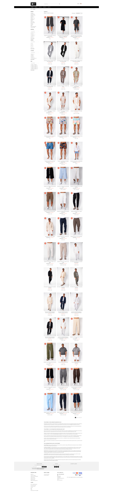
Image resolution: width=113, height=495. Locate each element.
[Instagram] (58, 467)
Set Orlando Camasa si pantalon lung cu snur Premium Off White (76, 61)
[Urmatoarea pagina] (81, 417)
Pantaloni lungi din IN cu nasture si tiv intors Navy (63, 237)
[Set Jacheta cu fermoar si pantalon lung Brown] (63, 75)
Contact (32, 487)
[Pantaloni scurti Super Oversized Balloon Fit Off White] (63, 201)
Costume (32, 24)
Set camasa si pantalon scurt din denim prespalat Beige (76, 86)
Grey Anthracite (33, 58)
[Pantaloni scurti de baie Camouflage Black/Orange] (63, 151)
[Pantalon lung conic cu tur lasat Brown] (76, 226)
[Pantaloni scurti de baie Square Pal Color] (76, 126)
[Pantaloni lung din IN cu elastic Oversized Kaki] (50, 352)
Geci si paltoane (33, 22)
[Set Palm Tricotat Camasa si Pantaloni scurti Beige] (50, 101)
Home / (32, 9)
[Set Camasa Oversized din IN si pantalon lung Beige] (63, 276)
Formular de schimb (33, 485)
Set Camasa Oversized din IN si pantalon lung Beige (63, 287)
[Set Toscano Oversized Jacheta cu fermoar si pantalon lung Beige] (50, 301)
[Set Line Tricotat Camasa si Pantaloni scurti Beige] (63, 101)
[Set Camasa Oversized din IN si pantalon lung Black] (50, 276)
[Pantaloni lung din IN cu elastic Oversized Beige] (76, 327)
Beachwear (32, 19)
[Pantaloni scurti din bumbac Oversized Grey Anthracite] (50, 25)
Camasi (32, 20)
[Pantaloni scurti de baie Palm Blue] (50, 151)
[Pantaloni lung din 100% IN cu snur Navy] (63, 402)
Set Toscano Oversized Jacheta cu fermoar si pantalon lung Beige (50, 312)
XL (31, 47)
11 (79, 417)
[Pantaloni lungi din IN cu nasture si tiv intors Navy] (63, 226)
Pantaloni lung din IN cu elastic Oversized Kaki (50, 362)
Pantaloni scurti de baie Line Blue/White (76, 161)
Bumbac (32, 32)
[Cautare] (59, 4)
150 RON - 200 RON (34, 66)
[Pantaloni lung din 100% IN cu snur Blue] (50, 402)
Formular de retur (33, 486)
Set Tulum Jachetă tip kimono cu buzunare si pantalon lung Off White (63, 337)
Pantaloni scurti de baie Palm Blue (50, 161)
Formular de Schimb (46, 474)
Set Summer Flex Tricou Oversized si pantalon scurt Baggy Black (63, 36)
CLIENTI (32, 482)
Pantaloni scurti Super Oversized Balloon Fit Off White (63, 212)
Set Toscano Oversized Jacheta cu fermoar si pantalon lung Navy (63, 312)
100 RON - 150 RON (34, 65)
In (31, 33)
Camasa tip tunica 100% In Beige (50, 236)
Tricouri (32, 17)
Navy (32, 56)
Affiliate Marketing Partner (34, 480)
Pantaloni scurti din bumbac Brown (50, 211)
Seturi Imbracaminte (33, 26)
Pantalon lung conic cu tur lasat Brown (76, 236)
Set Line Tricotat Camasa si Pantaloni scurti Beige (63, 111)
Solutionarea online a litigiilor (34, 490)
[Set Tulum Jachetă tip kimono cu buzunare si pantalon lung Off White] (63, 327)
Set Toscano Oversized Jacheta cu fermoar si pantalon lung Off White (76, 312)
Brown (32, 57)
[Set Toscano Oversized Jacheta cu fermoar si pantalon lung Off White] (76, 301)
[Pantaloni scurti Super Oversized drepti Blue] (63, 176)
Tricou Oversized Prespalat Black (63, 362)
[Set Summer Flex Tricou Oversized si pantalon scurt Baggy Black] (63, 25)
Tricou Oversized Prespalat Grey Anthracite (76, 362)
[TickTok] (56, 467)
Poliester (32, 34)
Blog (31, 488)
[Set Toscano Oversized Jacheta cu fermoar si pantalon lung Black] (50, 327)
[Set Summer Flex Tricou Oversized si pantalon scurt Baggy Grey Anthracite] (76, 25)
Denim (31, 25)
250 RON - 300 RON (34, 68)
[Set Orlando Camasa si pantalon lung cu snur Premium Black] (63, 50)
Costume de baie (33, 27)
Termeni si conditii (33, 475)
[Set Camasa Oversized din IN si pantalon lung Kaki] (76, 276)
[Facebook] (55, 467)
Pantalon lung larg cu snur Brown (76, 387)
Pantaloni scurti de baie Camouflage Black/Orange (63, 161)
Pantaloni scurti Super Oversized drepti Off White (76, 187)
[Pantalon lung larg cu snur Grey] (63, 377)
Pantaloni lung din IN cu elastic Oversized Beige (76, 337)
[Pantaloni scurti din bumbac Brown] (50, 201)
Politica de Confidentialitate (40, 468)
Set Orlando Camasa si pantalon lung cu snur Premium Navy (50, 86)
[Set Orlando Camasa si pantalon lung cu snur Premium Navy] (50, 75)
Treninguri (32, 13)
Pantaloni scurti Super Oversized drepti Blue (63, 187)
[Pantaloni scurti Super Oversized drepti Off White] (76, 176)
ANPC (31, 489)
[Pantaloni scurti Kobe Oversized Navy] (76, 402)
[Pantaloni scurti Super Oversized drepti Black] (50, 176)
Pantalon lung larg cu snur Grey (63, 387)
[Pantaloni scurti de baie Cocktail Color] (63, 126)
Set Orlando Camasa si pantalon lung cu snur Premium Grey (50, 61)
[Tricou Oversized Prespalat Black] (63, 352)
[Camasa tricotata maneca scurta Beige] (76, 101)
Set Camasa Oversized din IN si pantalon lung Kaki (76, 287)
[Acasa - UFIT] (35, 4)
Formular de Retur (46, 475)
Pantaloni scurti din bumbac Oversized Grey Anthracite (50, 36)
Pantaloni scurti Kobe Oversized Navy (76, 412)
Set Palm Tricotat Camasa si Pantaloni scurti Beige (49, 111)
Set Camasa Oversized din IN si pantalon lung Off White (76, 262)
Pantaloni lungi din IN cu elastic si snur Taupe (63, 262)
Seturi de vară (46, 450)
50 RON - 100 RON (33, 64)
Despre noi (32, 474)
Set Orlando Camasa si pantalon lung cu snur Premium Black (63, 61)
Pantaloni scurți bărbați (47, 447)
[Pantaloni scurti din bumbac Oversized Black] (50, 377)
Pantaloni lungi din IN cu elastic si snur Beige (50, 262)
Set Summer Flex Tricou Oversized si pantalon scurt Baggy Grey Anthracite (76, 36)
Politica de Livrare (33, 478)
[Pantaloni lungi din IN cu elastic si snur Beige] (50, 251)
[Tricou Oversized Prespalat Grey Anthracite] (76, 352)
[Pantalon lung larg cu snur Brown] (76, 377)
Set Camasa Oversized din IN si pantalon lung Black (50, 287)
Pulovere (32, 23)
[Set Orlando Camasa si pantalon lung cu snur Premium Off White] (76, 50)
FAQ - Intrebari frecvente (34, 484)
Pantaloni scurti (33, 18)
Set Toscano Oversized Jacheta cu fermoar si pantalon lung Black (50, 337)
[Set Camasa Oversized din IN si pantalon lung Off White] (76, 251)
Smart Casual (32, 21)
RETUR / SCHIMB (46, 472)
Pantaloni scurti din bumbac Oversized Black (50, 388)
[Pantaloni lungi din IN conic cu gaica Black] (76, 201)
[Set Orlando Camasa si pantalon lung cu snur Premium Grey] (50, 50)
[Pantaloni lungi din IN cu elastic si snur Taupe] (63, 251)
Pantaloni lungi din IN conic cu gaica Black (76, 212)
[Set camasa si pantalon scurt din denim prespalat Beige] (76, 75)
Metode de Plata (33, 479)
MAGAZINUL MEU (33, 472)
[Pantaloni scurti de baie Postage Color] (50, 126)
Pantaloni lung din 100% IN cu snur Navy (63, 412)
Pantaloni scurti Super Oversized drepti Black (50, 187)
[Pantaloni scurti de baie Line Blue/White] (76, 151)
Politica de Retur (33, 477)
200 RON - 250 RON (34, 67)
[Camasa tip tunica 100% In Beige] (50, 226)
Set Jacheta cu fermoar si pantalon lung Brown (63, 86)
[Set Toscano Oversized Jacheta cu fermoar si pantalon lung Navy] (63, 301)
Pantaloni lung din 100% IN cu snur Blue (50, 412)
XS (31, 43)
